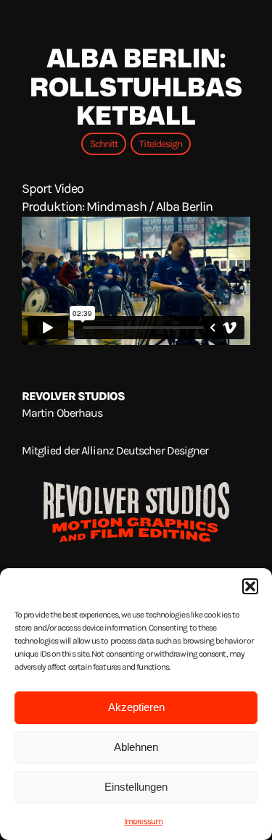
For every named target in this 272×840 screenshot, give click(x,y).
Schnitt (104, 144)
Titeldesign (160, 144)
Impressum (143, 821)
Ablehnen (136, 747)
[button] (250, 586)
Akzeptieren (136, 707)
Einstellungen (136, 787)
